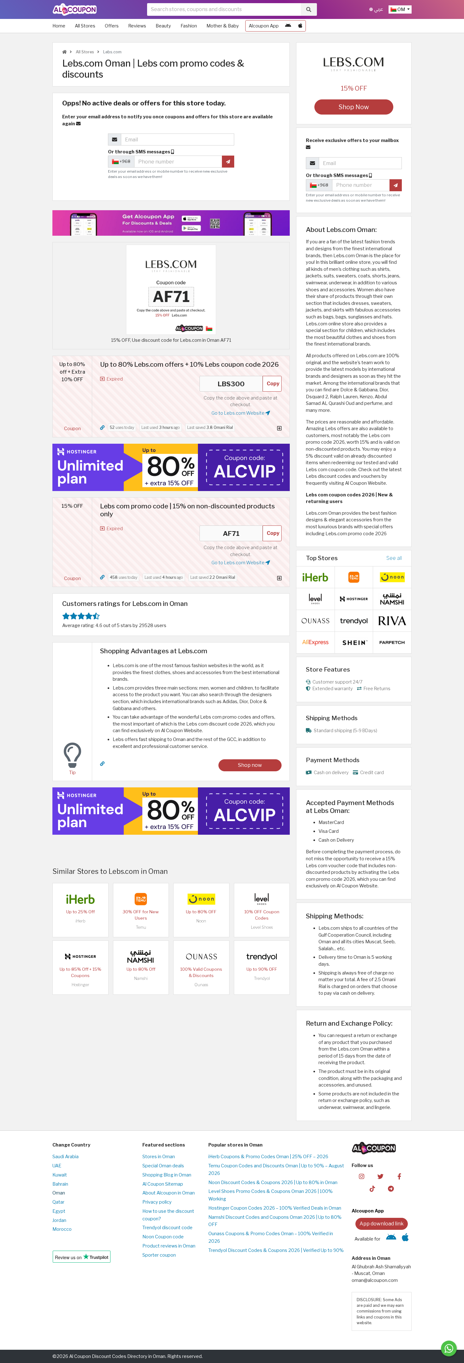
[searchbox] (224, 9)
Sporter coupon (159, 1255)
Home (58, 26)
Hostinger (80, 984)
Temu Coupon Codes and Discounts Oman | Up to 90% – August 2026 (276, 1169)
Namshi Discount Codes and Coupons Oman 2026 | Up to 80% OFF (275, 1221)
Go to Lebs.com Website (238, 413)
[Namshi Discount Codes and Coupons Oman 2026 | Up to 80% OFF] (141, 956)
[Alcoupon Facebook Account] (399, 1176)
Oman (58, 1193)
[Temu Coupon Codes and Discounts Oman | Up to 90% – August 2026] (141, 899)
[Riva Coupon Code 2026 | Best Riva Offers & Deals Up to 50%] (392, 620)
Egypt (58, 1211)
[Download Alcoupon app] (171, 223)
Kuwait (59, 1175)
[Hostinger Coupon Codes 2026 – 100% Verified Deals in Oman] (80, 956)
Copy (273, 384)
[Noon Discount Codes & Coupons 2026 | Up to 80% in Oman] (201, 899)
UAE (56, 1166)
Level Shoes (262, 927)
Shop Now (354, 107)
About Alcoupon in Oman (168, 1193)
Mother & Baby (222, 26)
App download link (382, 1224)
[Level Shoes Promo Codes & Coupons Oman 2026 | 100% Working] (261, 899)
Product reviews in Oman (168, 1246)
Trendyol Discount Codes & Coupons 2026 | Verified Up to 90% (276, 1250)
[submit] (228, 162)
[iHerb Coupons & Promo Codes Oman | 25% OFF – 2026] (80, 899)
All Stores (85, 26)
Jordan (59, 1220)
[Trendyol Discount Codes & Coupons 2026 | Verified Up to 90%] (261, 956)
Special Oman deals (163, 1166)
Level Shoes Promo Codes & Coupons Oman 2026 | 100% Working (270, 1195)
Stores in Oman (158, 1156)
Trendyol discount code (167, 1227)
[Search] (308, 9)
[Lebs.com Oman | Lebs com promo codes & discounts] (171, 289)
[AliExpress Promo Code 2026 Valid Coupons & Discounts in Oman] (315, 642)
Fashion (189, 26)
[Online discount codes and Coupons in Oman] (64, 52)
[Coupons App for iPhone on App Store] (300, 26)
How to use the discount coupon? (168, 1215)
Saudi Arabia (65, 1156)
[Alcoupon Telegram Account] (391, 1188)
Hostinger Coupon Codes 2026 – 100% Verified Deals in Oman (274, 1208)
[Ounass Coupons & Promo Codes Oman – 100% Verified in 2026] (201, 956)
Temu (141, 927)
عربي (378, 9)
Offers (112, 26)
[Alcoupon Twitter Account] (380, 1176)
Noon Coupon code (163, 1237)
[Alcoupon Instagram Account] (361, 1176)
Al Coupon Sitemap (162, 1184)
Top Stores (322, 558)
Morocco (62, 1229)
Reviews (137, 26)
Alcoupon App (264, 26)
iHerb (80, 921)
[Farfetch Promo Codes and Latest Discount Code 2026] (392, 642)
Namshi (141, 978)
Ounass (201, 984)
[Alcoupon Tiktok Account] (372, 1188)
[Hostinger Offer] (171, 467)
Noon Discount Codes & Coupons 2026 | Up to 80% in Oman (272, 1182)
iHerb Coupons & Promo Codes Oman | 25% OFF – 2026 (268, 1156)
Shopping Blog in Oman (166, 1175)
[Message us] (449, 1348)
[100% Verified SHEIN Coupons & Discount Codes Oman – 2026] (354, 642)
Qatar (58, 1202)
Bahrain (60, 1184)
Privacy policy (157, 1202)
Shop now (250, 765)
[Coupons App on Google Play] (288, 26)
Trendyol (262, 978)
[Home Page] (74, 9)
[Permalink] (102, 427)
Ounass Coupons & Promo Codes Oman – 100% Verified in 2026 (270, 1237)
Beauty (163, 26)
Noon (201, 921)
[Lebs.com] (353, 64)
